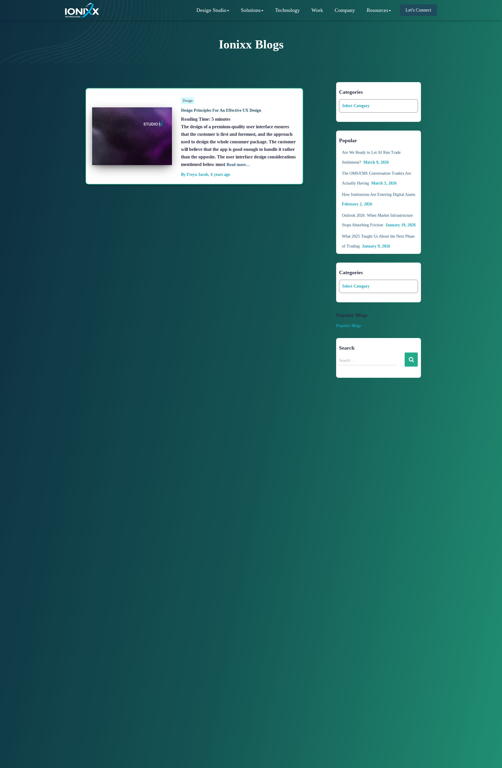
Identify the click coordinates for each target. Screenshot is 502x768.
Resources (377, 10)
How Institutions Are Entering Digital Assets (378, 194)
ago (220, 174)
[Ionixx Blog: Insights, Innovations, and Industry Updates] (82, 10)
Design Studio (211, 10)
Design (188, 101)
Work (317, 10)
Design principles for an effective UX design (221, 110)
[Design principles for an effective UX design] (132, 160)
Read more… (238, 164)
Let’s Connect (418, 10)
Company (345, 10)
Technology (287, 10)
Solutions (251, 10)
